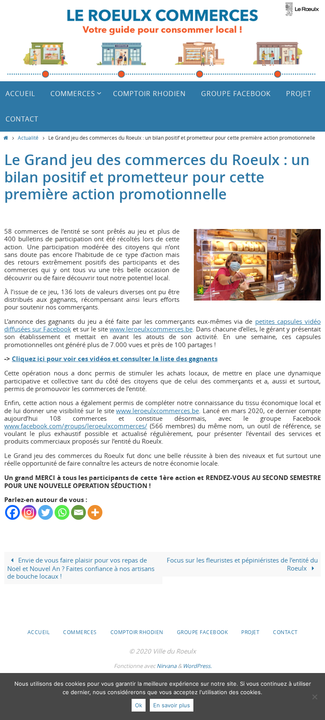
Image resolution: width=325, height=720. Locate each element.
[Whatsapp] (62, 512)
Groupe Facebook (202, 632)
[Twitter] (45, 512)
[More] (95, 512)
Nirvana (166, 666)
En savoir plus (171, 705)
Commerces (80, 632)
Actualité (28, 137)
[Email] (78, 512)
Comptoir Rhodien (136, 632)
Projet (250, 632)
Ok (138, 705)
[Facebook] (12, 512)
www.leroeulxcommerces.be (151, 329)
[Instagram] (29, 512)
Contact (285, 632)
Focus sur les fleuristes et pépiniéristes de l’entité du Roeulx (242, 564)
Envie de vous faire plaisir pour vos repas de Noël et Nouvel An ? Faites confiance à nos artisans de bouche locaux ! (80, 568)
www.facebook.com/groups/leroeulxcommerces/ (75, 426)
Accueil (39, 632)
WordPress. (197, 666)
